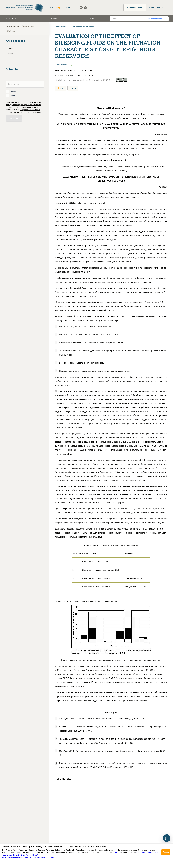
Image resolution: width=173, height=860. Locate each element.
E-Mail (8, 78)
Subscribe (14, 118)
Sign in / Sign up (156, 7)
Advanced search (155, 19)
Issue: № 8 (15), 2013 (86, 75)
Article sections (13, 26)
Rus (51, 8)
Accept (166, 852)
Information (28, 26)
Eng (58, 8)
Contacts (92, 19)
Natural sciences (60, 27)
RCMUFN (89, 70)
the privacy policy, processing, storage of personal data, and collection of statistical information (24, 104)
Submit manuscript (135, 7)
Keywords (10, 53)
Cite (74, 88)
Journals (70, 7)
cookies (117, 852)
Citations (11, 31)
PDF (62, 88)
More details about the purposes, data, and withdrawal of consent (28, 857)
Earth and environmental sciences (83, 27)
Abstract (9, 49)
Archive (53, 19)
